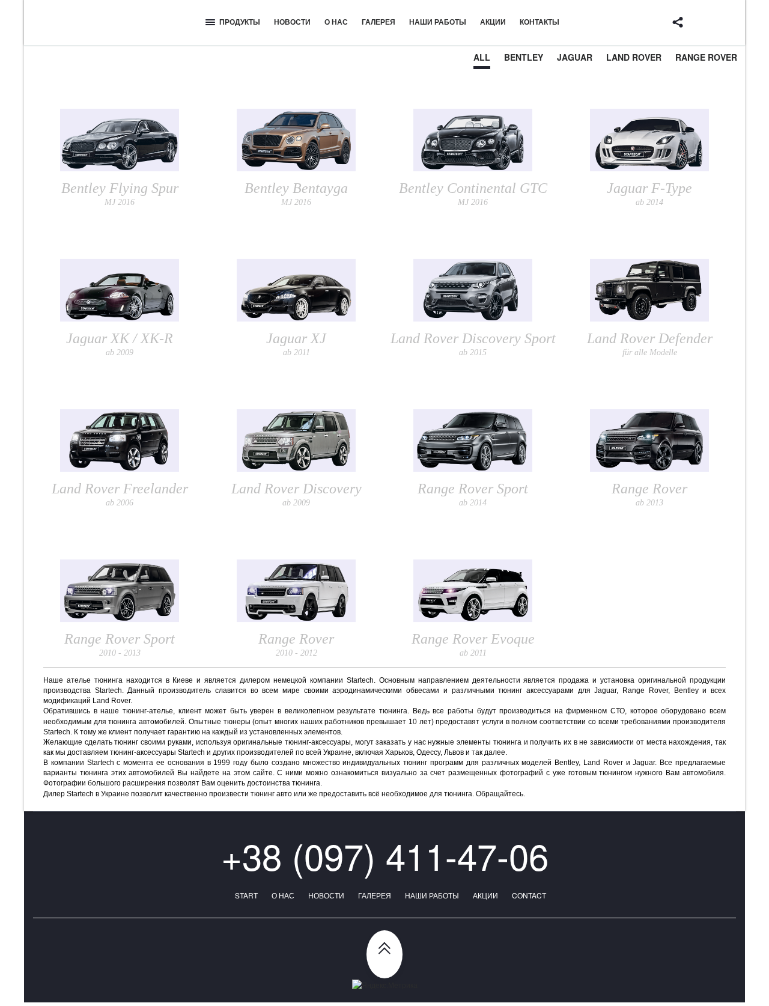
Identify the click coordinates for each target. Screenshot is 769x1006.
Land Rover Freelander (120, 494)
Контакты (539, 21)
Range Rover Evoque (473, 644)
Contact (529, 895)
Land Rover (633, 57)
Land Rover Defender (650, 344)
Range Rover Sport (473, 494)
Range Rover (706, 57)
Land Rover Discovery (296, 494)
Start (246, 895)
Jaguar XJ (296, 344)
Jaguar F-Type (649, 193)
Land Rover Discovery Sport (473, 344)
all (481, 57)
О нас (336, 21)
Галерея (378, 21)
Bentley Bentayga (296, 193)
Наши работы (437, 21)
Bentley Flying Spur (119, 193)
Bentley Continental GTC (473, 193)
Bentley (523, 57)
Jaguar (574, 57)
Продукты (239, 21)
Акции (493, 21)
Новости (292, 21)
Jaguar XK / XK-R (119, 344)
